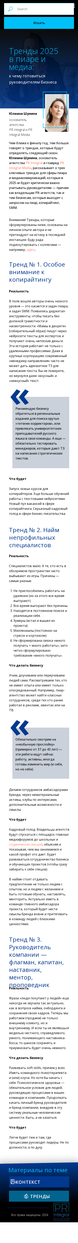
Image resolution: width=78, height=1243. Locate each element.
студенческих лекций (25, 844)
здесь (31, 249)
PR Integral (34, 163)
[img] (61, 1211)
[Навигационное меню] (72, 6)
